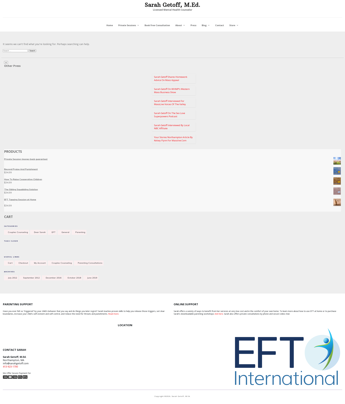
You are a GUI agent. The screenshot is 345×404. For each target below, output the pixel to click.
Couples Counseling (18, 232)
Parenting (80, 232)
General (65, 232)
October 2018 (74, 278)
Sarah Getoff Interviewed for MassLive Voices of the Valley (170, 102)
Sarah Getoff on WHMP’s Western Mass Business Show (172, 90)
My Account (40, 263)
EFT (54, 232)
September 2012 (31, 278)
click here (219, 313)
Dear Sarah (40, 232)
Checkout (23, 263)
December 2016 (53, 278)
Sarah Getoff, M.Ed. (172, 4)
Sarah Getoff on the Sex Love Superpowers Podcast (169, 115)
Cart (10, 263)
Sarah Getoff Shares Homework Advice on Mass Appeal (170, 78)
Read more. (113, 313)
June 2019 (92, 278)
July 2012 (12, 278)
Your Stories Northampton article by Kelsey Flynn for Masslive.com (173, 139)
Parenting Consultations (90, 263)
